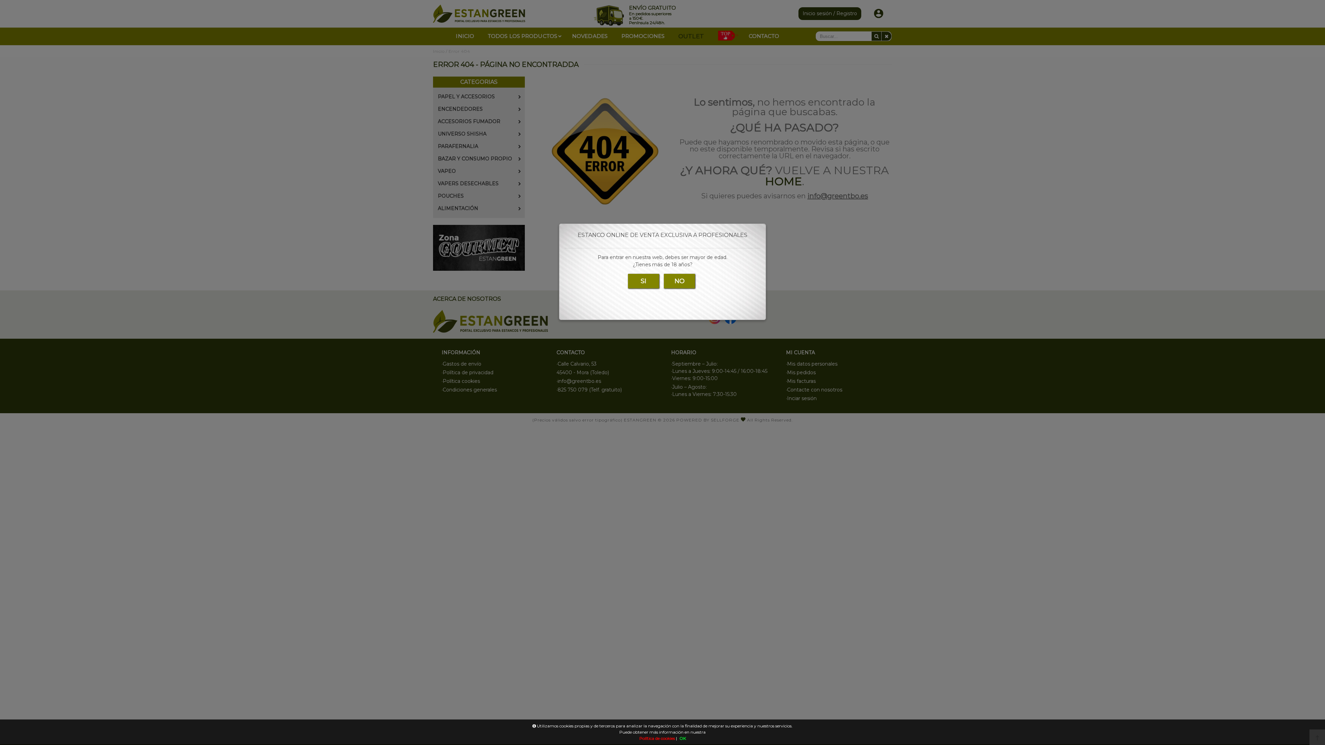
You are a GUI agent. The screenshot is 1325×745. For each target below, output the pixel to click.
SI (643, 281)
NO (680, 281)
